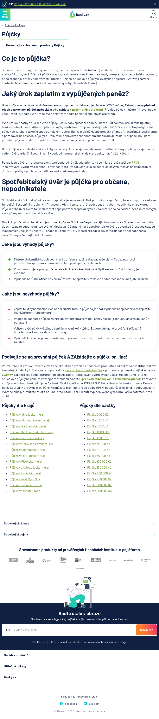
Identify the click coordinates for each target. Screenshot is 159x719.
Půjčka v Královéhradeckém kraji (32, 432)
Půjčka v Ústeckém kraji (25, 473)
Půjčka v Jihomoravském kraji (30, 420)
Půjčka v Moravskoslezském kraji (32, 444)
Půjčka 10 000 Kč (98, 432)
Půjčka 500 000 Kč (99, 491)
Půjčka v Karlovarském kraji (28, 426)
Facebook (71, 703)
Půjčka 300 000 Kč (99, 485)
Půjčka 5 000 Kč (97, 426)
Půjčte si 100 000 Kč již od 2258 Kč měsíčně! (40, 4)
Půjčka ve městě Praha (25, 491)
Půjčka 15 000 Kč (98, 438)
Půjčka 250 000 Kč (99, 479)
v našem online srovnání (86, 109)
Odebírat (146, 630)
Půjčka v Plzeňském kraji (26, 461)
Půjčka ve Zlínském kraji (26, 485)
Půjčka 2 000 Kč (97, 414)
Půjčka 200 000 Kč (99, 473)
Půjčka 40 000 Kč (98, 449)
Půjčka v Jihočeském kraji (27, 414)
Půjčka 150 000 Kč (99, 467)
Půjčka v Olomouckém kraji (28, 449)
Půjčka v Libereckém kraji (27, 438)
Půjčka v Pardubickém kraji (28, 455)
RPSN (135, 162)
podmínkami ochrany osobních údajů (105, 642)
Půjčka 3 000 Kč (97, 420)
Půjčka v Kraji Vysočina (25, 479)
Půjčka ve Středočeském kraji (29, 467)
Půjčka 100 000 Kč (99, 461)
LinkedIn (94, 703)
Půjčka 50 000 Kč (98, 455)
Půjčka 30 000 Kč (98, 444)
